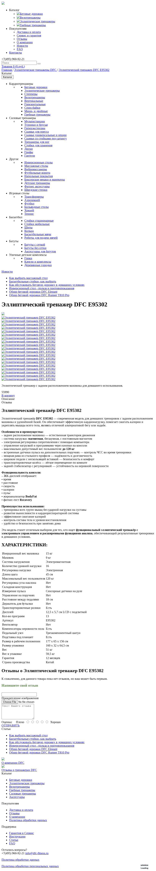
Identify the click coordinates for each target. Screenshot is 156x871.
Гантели (29, 155)
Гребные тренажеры (33, 25)
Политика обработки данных (28, 820)
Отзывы (22, 38)
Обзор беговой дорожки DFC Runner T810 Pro (39, 295)
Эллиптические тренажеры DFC (35, 69)
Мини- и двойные (36, 111)
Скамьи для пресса (36, 131)
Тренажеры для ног (36, 142)
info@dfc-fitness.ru (37, 853)
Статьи (13, 840)
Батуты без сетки (35, 248)
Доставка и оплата (29, 32)
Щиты (28, 227)
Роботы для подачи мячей (41, 237)
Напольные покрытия (38, 176)
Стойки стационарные (39, 220)
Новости (22, 45)
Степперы (30, 94)
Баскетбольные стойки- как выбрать (32, 281)
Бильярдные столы (36, 207)
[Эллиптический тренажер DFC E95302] (3, 314)
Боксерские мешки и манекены (44, 179)
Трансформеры (34, 196)
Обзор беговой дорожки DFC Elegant (33, 291)
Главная (7, 69)
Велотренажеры (30, 17)
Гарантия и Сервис (21, 833)
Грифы (28, 152)
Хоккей (29, 210)
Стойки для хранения (38, 145)
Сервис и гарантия (29, 35)
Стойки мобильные (37, 224)
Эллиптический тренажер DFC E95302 (84, 69)
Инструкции (17, 836)
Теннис (29, 213)
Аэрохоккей (32, 200)
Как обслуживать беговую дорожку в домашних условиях (46, 284)
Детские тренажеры (37, 183)
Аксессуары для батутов (40, 251)
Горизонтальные (35, 104)
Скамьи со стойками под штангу (45, 138)
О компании (25, 42)
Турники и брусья (36, 124)
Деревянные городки (38, 265)
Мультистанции (34, 121)
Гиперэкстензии (34, 128)
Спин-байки (32, 107)
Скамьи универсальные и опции (45, 135)
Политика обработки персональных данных (30, 866)
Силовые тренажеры (22, 793)
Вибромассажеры (35, 169)
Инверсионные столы (38, 162)
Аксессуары (17, 797)
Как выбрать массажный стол (28, 278)
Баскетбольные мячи (37, 234)
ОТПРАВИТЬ (11, 725)
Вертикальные (33, 100)
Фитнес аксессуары (37, 186)
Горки (28, 258)
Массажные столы (36, 165)
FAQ (20, 49)
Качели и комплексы (37, 261)
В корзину (8, 395)
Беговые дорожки (31, 13)
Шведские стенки (35, 189)
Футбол (29, 203)
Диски (28, 148)
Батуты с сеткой (34, 244)
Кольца (29, 230)
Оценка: (7, 722)
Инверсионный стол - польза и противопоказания (41, 288)
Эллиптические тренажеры (37, 21)
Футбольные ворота (37, 172)
